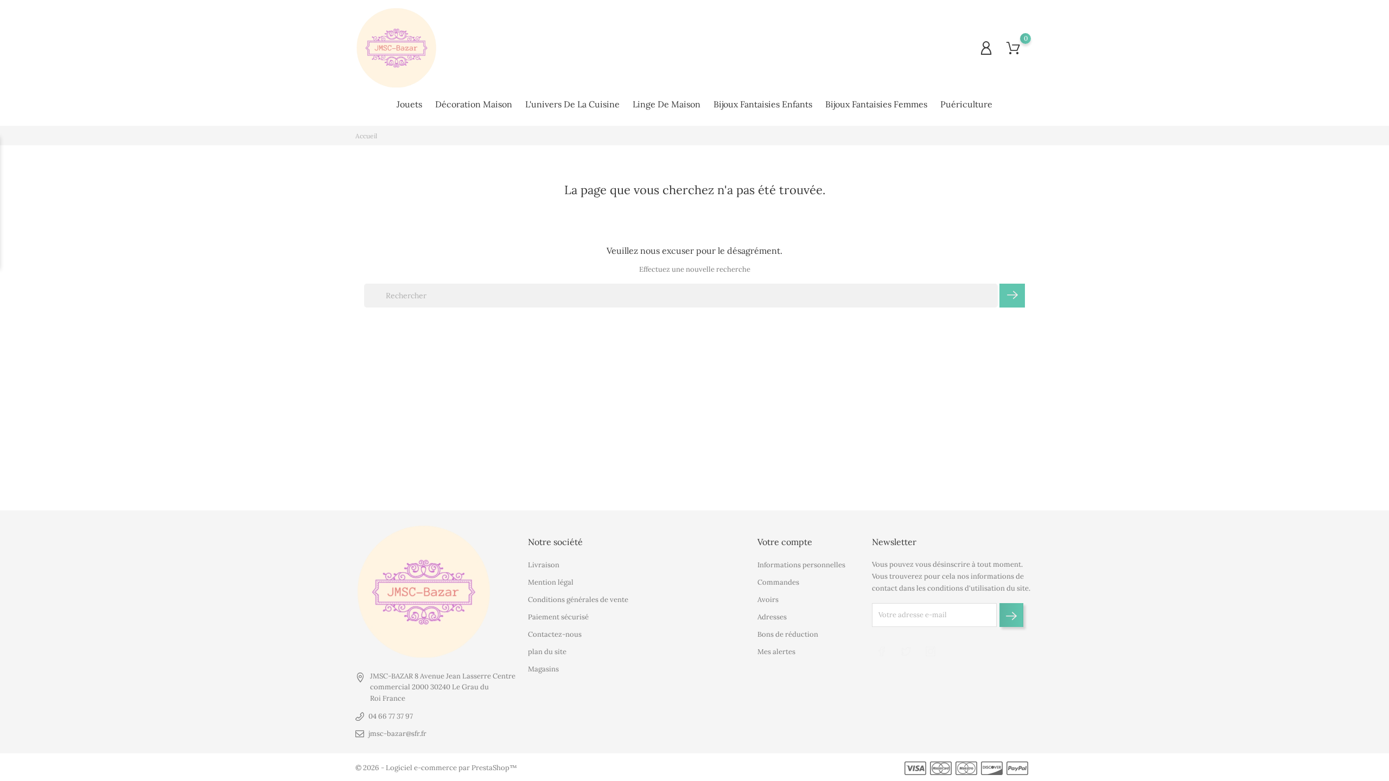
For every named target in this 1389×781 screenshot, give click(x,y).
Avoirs (768, 599)
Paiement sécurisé (558, 617)
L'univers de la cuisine (572, 104)
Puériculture (966, 104)
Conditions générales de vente (578, 599)
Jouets (409, 104)
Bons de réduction (787, 634)
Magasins (543, 669)
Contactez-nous (555, 634)
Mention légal (551, 582)
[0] (1013, 48)
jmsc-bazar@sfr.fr (397, 733)
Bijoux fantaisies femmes (876, 104)
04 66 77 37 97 (390, 716)
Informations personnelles (801, 564)
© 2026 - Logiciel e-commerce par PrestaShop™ (436, 767)
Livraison (543, 564)
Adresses (772, 617)
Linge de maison (666, 104)
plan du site (547, 651)
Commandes (778, 582)
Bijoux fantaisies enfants (762, 104)
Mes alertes (776, 651)
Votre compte (784, 541)
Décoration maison (473, 104)
